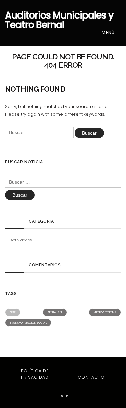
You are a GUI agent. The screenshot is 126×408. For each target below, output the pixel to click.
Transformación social (28, 323)
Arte (13, 312)
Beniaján (54, 312)
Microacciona (104, 312)
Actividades (21, 240)
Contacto (91, 377)
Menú (109, 32)
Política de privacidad (35, 374)
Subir (66, 396)
